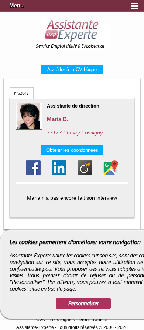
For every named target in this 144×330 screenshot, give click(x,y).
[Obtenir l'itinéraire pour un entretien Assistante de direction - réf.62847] (110, 167)
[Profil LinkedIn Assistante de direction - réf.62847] (59, 167)
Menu (16, 5)
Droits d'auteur (93, 319)
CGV (41, 319)
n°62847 (21, 93)
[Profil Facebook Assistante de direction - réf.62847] (33, 167)
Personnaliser (83, 303)
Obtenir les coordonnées (72, 150)
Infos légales (62, 319)
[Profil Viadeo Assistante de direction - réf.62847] (85, 167)
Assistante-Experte (35, 327)
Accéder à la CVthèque (72, 69)
